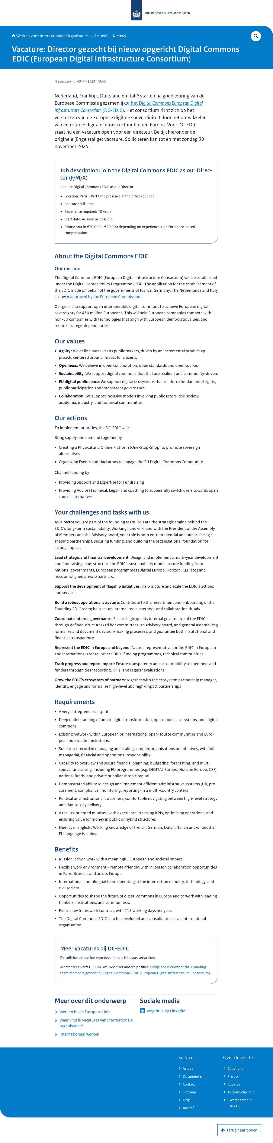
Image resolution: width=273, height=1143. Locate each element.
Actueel (100, 36)
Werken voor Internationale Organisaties (52, 36)
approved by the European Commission (105, 296)
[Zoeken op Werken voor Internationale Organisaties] (256, 36)
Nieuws (119, 36)
